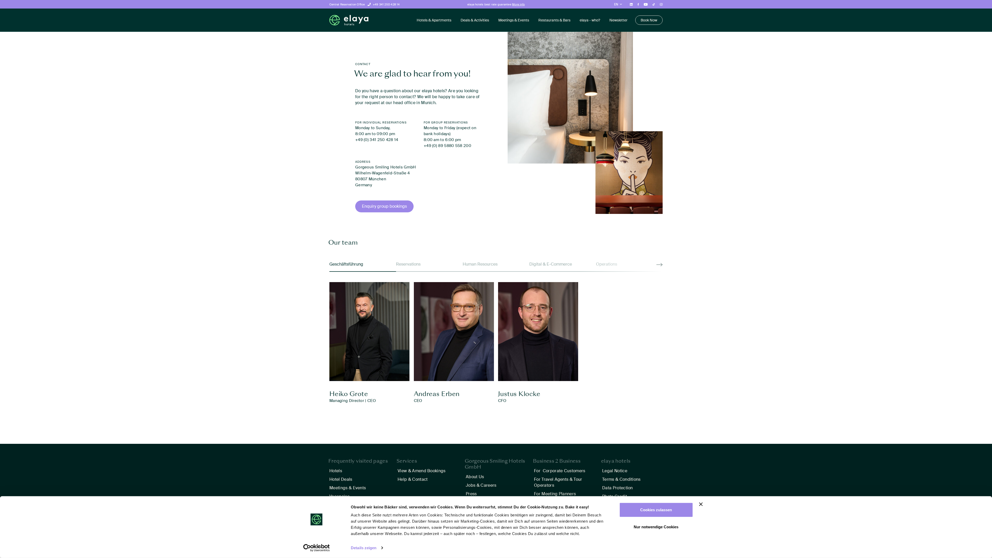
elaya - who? (590, 20)
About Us (475, 476)
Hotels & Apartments (434, 20)
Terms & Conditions (621, 479)
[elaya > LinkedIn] (631, 4)
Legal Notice (614, 471)
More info (518, 4)
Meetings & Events (513, 20)
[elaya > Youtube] (645, 4)
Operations (606, 264)
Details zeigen (363, 548)
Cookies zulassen (656, 510)
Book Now (649, 20)
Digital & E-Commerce (550, 264)
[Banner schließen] (701, 504)
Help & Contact (413, 479)
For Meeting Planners (555, 494)
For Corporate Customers (559, 471)
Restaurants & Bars (554, 20)
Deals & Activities (475, 20)
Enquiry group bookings (384, 206)
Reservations (408, 264)
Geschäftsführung (346, 264)
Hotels (335, 471)
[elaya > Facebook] (638, 4)
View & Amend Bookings (422, 471)
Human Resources (480, 264)
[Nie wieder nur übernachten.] (348, 20)
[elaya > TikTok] (654, 4)
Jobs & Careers (481, 485)
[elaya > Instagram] (661, 4)
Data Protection (617, 488)
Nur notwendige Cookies (656, 526)
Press (471, 494)
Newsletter (618, 20)
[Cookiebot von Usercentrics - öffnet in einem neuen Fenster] (316, 548)
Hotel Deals (340, 479)
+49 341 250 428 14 (386, 4)
